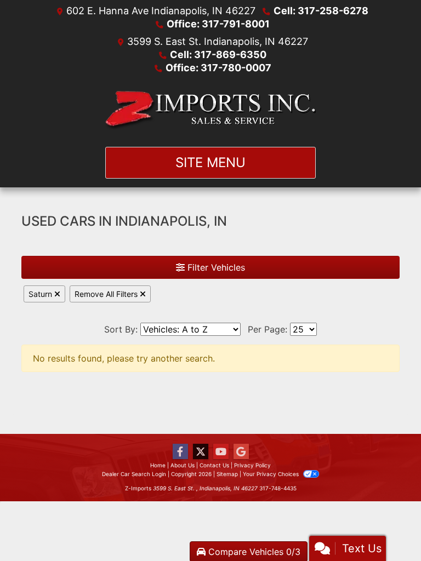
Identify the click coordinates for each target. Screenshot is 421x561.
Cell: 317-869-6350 (218, 54)
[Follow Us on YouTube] (221, 452)
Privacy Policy (252, 465)
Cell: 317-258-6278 (321, 10)
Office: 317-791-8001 (218, 24)
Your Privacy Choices (271, 474)
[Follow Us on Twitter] (200, 452)
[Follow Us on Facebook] (180, 452)
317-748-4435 (278, 488)
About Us (182, 465)
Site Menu (210, 162)
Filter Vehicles (215, 267)
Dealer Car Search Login (134, 474)
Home (158, 465)
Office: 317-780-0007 (218, 67)
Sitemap (227, 474)
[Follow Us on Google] (241, 452)
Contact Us (214, 465)
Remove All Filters (107, 294)
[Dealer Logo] (210, 110)
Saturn (41, 294)
